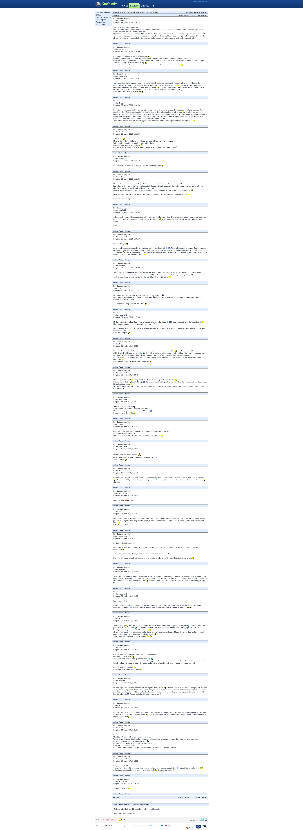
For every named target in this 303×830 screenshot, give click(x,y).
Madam (122, 569)
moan (121, 424)
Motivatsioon (101, 22)
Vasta (121, 43)
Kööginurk (100, 15)
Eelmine (197, 12)
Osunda (127, 43)
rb (120, 288)
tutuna (121, 20)
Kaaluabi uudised (103, 13)
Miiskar (122, 266)
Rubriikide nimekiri (126, 12)
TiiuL (121, 103)
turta (121, 177)
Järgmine (204, 12)
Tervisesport (101, 20)
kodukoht (123, 76)
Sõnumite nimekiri (139, 12)
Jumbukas (123, 49)
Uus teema (150, 12)
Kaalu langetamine (103, 17)
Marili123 (122, 210)
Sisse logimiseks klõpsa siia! (124, 813)
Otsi (156, 12)
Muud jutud (100, 24)
